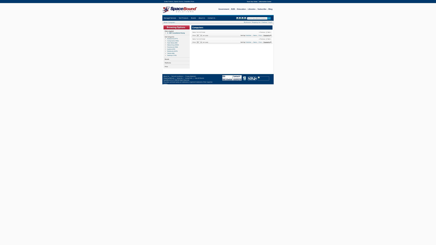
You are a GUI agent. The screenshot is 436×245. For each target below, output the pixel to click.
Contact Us (211, 18)
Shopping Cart (256, 22)
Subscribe (262, 9)
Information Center (265, 1)
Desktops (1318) (171, 55)
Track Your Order (252, 1)
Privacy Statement (190, 76)
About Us (202, 18)
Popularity (267, 35)
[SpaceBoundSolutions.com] (179, 13)
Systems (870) (171, 49)
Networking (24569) (173, 45)
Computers (171, 22)
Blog (270, 9)
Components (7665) (173, 41)
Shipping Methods (169, 78)
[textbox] (257, 18)
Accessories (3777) (172, 38)
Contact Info (188, 78)
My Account (247, 22)
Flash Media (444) (172, 43)
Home (165, 22)
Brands (193, 18)
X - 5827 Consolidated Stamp (176, 33)
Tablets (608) (170, 53)
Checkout (264, 22)
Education (241, 9)
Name (255, 35)
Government (223, 9)
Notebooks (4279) (172, 51)
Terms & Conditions (177, 76)
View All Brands (199, 78)
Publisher (248, 35)
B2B (233, 9)
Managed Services (170, 18)
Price (260, 35)
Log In (270, 22)
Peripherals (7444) (172, 47)
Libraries (251, 9)
